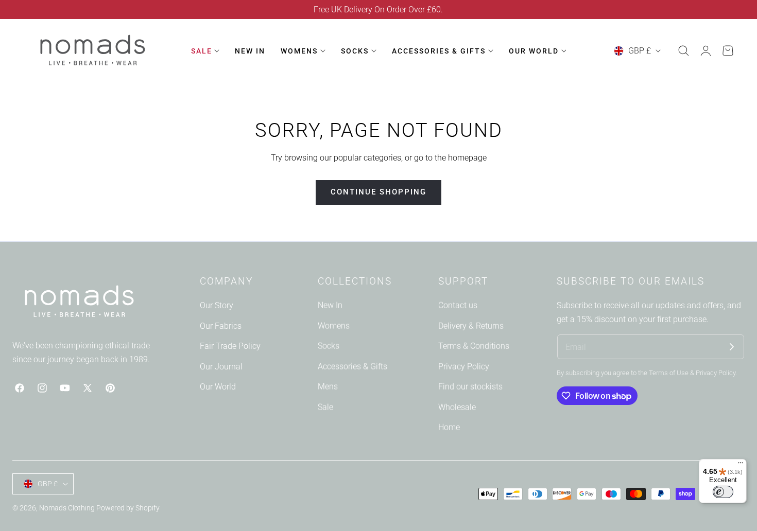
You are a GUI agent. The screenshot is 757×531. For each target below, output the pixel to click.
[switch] (723, 492)
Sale (325, 407)
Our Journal (221, 366)
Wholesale (457, 407)
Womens (334, 325)
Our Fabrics (221, 325)
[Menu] (740, 465)
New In (330, 305)
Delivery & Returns (471, 325)
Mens (328, 387)
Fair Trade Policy (230, 346)
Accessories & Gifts (352, 366)
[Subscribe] (732, 347)
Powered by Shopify (128, 508)
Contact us (457, 305)
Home (449, 427)
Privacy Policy (463, 366)
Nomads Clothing (67, 508)
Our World (218, 387)
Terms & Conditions (473, 346)
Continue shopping (378, 192)
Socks (328, 346)
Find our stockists (470, 387)
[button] (683, 51)
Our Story (216, 305)
